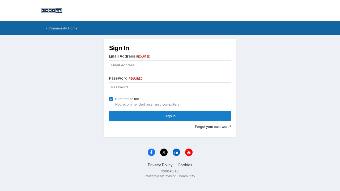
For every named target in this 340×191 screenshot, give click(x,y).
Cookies (185, 165)
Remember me (127, 99)
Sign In (170, 116)
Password (126, 78)
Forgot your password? (213, 127)
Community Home (62, 28)
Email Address (129, 56)
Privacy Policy (160, 165)
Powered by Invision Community (170, 176)
